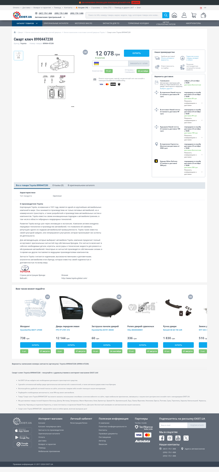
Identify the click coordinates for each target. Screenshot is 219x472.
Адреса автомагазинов (195, 449)
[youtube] (177, 438)
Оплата (16, 8)
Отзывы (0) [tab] (57, 185)
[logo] (22, 15)
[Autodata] (144, 441)
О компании (104, 423)
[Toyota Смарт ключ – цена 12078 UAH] (18, 55)
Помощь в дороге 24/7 (124, 8)
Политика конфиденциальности (113, 426)
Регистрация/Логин (78, 423)
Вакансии (103, 444)
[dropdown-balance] (203, 15)
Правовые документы (108, 433)
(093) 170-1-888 (169, 456)
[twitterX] (186, 438)
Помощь (57, 8)
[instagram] (169, 438)
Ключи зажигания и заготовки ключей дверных (43, 32)
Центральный (48, 17)
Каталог (41, 423)
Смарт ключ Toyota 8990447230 (119, 32)
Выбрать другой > (166, 88)
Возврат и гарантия (42, 8)
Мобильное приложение (49, 451)
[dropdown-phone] (96, 63)
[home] (15, 32)
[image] (71, 307)
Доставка (26, 8)
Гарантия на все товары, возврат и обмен (192, 58)
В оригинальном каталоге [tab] (81, 185)
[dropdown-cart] (193, 15)
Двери (20, 32)
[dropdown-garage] (174, 15)
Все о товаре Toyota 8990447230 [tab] (32, 185)
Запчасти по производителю (51, 430)
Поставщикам (105, 437)
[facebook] (161, 438)
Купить (137, 53)
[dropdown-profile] (184, 15)
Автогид (102, 440)
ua (205, 7)
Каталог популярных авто (49, 426)
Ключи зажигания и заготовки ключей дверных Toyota (84, 32)
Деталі (135, 2)
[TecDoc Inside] (144, 427)
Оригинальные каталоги (49, 433)
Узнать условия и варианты (167, 59)
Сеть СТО (107, 8)
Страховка (95, 8)
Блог (139, 8)
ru (201, 7)
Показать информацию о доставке (190, 103)
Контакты (68, 8)
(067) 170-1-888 (169, 449)
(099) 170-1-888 (169, 452)
